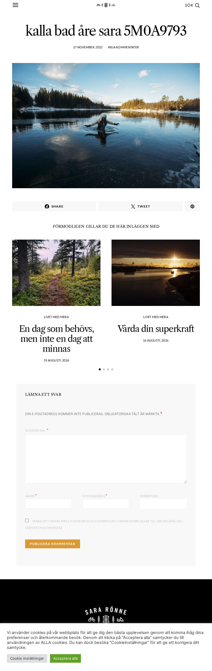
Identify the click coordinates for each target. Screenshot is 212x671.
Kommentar (35, 430)
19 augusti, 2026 (56, 360)
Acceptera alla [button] (65, 658)
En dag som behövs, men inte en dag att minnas (56, 338)
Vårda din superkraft (156, 328)
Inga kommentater (123, 47)
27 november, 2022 (88, 47)
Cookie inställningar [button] (27, 658)
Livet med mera (56, 317)
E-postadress (95, 495)
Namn (31, 495)
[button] (100, 369)
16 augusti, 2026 (155, 340)
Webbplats (149, 496)
